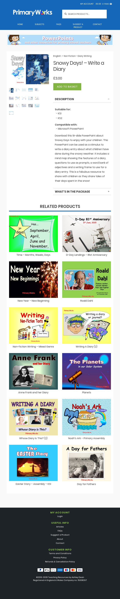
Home (20, 24)
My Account (87, 3)
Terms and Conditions (60, 553)
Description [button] (64, 99)
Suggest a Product (78, 26)
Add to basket (67, 86)
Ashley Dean (78, 577)
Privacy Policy (60, 557)
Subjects (39, 24)
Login (60, 516)
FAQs (58, 24)
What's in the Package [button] (72, 192)
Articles (60, 526)
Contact (97, 24)
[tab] (82, 99)
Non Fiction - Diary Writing (78, 56)
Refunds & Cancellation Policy (60, 561)
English (57, 56)
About (60, 539)
